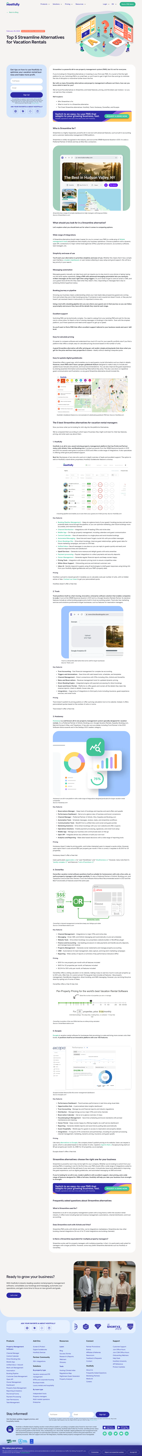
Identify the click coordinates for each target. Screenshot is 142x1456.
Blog (61, 1351)
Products (10, 1341)
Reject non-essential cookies (114, 1452)
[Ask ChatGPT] (15, 111)
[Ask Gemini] (30, 111)
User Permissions (12, 1400)
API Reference (118, 1364)
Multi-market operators (41, 1399)
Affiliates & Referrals (93, 1352)
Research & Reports (67, 1356)
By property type (39, 1370)
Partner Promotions (93, 1347)
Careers (89, 1382)
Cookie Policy (25, 1452)
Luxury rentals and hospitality (43, 1385)
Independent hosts (39, 1394)
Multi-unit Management (14, 1368)
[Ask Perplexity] (37, 111)
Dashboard (10, 1385)
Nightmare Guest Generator (70, 1376)
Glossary (63, 1362)
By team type (38, 1390)
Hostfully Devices (39, 1352)
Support (116, 1341)
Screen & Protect (39, 1347)
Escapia (56, 1035)
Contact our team (70, 579)
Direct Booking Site (13, 1359)
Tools (61, 1366)
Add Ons (36, 1341)
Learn (62, 1347)
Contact (89, 1361)
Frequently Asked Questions (96, 1373)
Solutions (37, 1366)
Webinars (63, 1359)
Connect (89, 1341)
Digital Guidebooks (40, 1350)
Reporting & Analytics (14, 1391)
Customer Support (119, 1347)
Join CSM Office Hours (121, 1352)
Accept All (133, 1452)
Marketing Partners (93, 1376)
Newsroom (90, 1355)
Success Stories (65, 1354)
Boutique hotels (38, 1383)
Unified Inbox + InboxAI (14, 1365)
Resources (64, 1341)
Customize (94, 1452)
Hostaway (56, 721)
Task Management (13, 1402)
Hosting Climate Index (67, 1370)
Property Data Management (16, 1388)
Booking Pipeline (12, 1373)
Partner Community (41, 1357)
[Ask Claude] (22, 111)
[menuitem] (45, 4)
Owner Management (13, 1382)
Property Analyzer (66, 1379)
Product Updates (119, 1367)
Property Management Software (15, 1348)
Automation (10, 1371)
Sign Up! (26, 95)
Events (88, 1350)
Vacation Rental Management (33, 31)
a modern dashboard (71, 260)
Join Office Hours (119, 1350)
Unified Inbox (63, 546)
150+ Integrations (39, 1361)
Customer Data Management (16, 1376)
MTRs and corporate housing (43, 1380)
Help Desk (116, 1358)
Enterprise (36, 1402)
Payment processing (65, 554)
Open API (9, 1379)
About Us (89, 1370)
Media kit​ (89, 1379)
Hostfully (90, 1366)
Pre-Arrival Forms (12, 1394)
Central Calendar (12, 1356)
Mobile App (10, 1362)
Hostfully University (120, 1361)
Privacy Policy (35, 103)
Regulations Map (66, 1373)
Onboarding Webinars (121, 1355)
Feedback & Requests (94, 1358)
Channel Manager (12, 1353)
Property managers (40, 1396)
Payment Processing (13, 1397)
